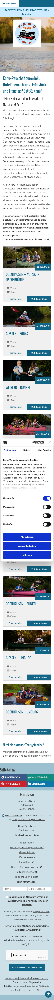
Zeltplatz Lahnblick (25, 877)
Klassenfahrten (27, 852)
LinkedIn (38, 783)
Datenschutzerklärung (30, 919)
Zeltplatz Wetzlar (25, 872)
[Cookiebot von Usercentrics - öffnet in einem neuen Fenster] (33, 442)
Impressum (11, 978)
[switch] (47, 507)
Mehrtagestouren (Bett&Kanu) (27, 847)
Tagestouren (27, 842)
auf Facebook (28, 826)
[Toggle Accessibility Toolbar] (48, 994)
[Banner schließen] (50, 442)
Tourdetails (15, 299)
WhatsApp (39, 777)
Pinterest (12, 783)
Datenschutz (20, 982)
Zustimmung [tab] (9, 450)
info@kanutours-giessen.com (28, 819)
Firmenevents (27, 857)
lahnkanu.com (43, 755)
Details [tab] (26, 450)
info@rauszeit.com (41, 912)
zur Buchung (39, 299)
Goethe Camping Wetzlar (25, 867)
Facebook (12, 777)
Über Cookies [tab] (44, 450)
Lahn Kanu (25, 862)
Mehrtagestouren (13, 752)
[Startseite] (27, 46)
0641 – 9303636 (13, 815)
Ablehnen (27, 555)
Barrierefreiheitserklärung (33, 978)
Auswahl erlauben (27, 546)
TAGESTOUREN (13, 10)
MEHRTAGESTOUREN (37, 10)
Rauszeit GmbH (35, 990)
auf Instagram (28, 830)
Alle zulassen (27, 537)
